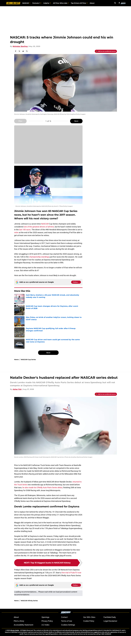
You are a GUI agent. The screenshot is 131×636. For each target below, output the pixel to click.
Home (16, 359)
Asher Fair (17, 389)
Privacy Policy (47, 621)
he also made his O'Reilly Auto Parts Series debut (42, 487)
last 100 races (25, 230)
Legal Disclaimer (110, 621)
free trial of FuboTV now (71, 573)
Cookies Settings (68, 625)
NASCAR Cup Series (28, 359)
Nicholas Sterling (20, 46)
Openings (45, 617)
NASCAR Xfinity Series (29, 601)
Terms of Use (66, 621)
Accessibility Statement (23, 625)
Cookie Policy (88, 621)
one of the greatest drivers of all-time (39, 227)
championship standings (39, 257)
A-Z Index (45, 625)
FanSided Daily (110, 617)
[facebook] (119, 3)
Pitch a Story (19, 621)
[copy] (26, 51)
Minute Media (14, 630)
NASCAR (45, 224)
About (92, 3)
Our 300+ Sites (89, 617)
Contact (64, 617)
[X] (115, 3)
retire (16, 232)
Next (76, 121)
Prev (20, 121)
